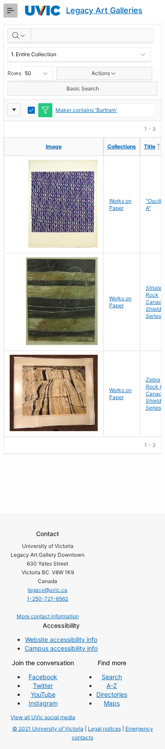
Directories (111, 694)
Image (54, 146)
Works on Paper (120, 204)
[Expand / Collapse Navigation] (11, 11)
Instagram (43, 703)
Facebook (43, 677)
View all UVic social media (43, 717)
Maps (112, 703)
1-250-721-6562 (47, 598)
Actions (101, 73)
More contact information (48, 616)
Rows (14, 73)
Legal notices (104, 728)
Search (112, 677)
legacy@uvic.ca (47, 590)
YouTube (43, 694)
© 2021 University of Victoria (48, 728)
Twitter (43, 685)
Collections (121, 146)
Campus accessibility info (61, 648)
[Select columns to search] (19, 36)
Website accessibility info (61, 639)
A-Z (111, 685)
